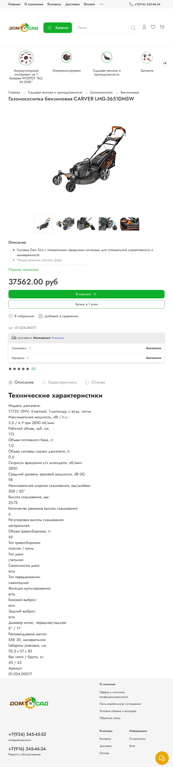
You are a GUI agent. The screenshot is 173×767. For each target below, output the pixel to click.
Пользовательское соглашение (120, 704)
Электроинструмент (66, 70)
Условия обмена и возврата (118, 711)
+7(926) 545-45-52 (27, 734)
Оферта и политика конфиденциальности (114, 694)
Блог (132, 746)
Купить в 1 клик (87, 304)
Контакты (54, 4)
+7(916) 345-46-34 (147, 4)
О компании (33, 4)
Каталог (61, 27)
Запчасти (147, 70)
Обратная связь (110, 718)
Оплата (89, 4)
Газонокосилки (101, 92)
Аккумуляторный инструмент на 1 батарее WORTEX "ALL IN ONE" (26, 76)
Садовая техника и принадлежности (107, 72)
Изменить (57, 338)
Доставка (72, 4)
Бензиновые (130, 92)
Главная (14, 4)
